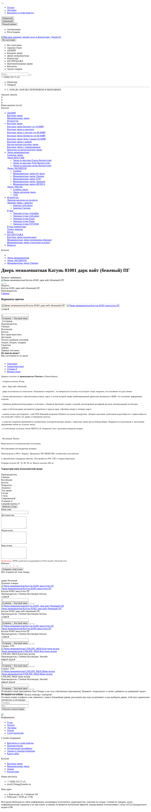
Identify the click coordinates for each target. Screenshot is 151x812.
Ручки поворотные (16, 226)
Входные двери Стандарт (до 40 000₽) (26, 132)
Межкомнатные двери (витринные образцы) (29, 240)
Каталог (5, 758)
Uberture (5, 293)
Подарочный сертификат (19, 748)
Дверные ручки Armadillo (26, 213)
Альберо (17, 171)
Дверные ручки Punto (24, 221)
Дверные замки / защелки (20, 202)
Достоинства (7, 515)
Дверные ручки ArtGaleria (26, 216)
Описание (12, 363)
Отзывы (12, 369)
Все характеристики (11, 334)
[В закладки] (2, 283)
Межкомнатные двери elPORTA (29, 184)
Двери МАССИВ (15, 157)
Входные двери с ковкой (19, 141)
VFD (15, 195)
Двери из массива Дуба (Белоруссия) (31, 163)
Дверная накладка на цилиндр (22, 200)
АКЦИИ (11, 113)
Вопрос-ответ (14, 371)
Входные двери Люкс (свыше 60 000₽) (26, 139)
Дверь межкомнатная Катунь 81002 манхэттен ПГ (26, 628)
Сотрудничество (15, 733)
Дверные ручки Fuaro (24, 218)
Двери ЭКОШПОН (17, 168)
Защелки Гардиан (22, 208)
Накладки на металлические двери (24, 149)
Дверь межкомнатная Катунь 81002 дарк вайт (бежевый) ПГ (31, 608)
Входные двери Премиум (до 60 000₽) (26, 135)
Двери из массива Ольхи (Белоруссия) (32, 160)
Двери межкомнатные (18, 152)
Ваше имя (6, 509)
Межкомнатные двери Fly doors (29, 173)
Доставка (11, 10)
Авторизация (13, 29)
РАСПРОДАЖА (15, 234)
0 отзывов (7, 321)
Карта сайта (13, 753)
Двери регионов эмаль (24, 192)
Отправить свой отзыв (12, 569)
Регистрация (13, 32)
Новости (11, 245)
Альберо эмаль (20, 189)
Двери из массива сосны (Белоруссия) (32, 165)
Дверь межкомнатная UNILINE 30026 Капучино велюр (29, 651)
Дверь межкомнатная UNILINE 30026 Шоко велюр (26, 674)
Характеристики (15, 366)
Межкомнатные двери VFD (27, 179)
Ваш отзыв (6, 545)
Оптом (10, 730)
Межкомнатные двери (18, 118)
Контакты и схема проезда (20, 12)
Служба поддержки (11, 738)
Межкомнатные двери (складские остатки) (28, 242)
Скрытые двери (15, 155)
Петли (10, 232)
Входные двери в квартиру (20, 129)
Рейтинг (5, 563)
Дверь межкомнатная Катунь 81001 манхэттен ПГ (26, 588)
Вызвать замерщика (11, 277)
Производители (15, 745)
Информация (7, 717)
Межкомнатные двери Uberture (28, 176)
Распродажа (13, 771)
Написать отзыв (9, 507)
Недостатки (7, 530)
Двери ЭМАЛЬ (14, 187)
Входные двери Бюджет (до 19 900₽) (25, 126)
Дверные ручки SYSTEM (26, 224)
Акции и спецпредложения (21, 751)
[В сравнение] (5, 283)
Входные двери (15, 115)
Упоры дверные (15, 229)
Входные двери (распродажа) (21, 237)
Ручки (10, 210)
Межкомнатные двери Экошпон (29, 181)
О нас (10, 722)
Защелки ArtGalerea (23, 205)
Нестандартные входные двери (22, 144)
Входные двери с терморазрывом (23, 147)
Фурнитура (12, 121)
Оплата (10, 7)
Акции (10, 769)
